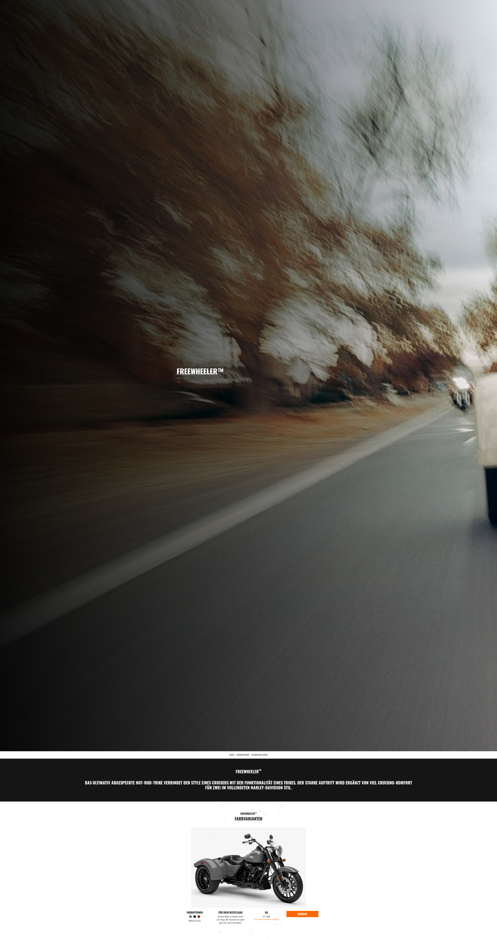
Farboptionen (242, 754)
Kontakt (302, 914)
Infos (231, 754)
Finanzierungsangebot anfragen (266, 919)
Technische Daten (259, 754)
